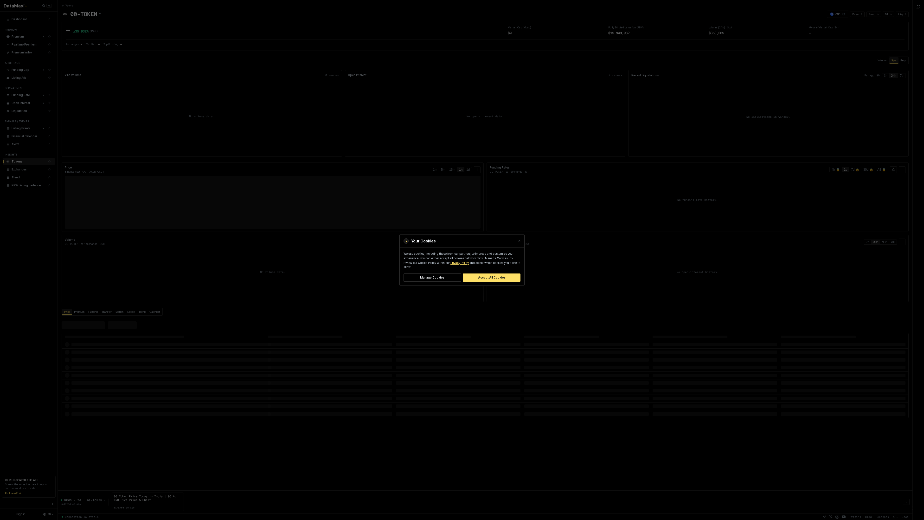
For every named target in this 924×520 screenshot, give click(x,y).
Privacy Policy (459, 263)
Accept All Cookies (492, 277)
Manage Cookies (432, 277)
